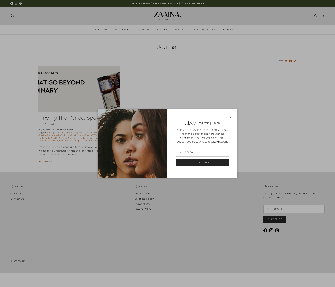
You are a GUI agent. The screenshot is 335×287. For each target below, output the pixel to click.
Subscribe (202, 162)
